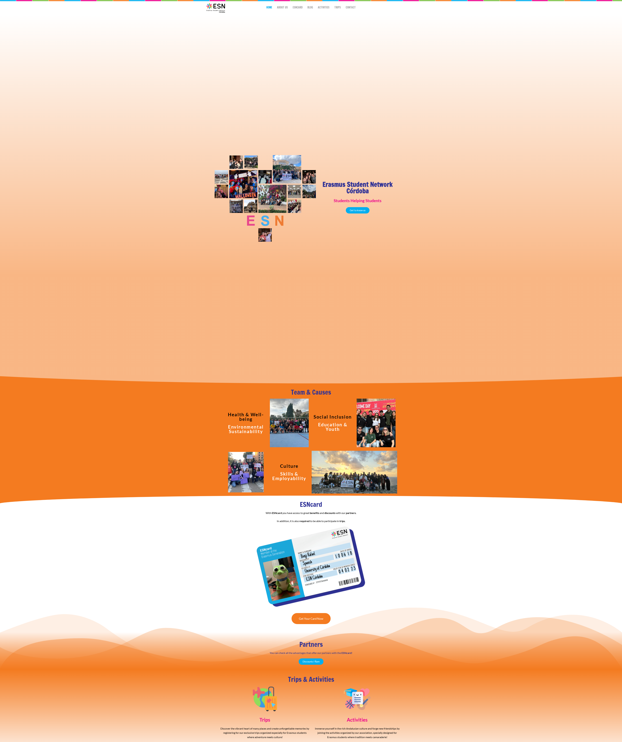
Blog (310, 7)
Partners (311, 644)
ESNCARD (298, 7)
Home (269, 7)
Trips (337, 7)
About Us (282, 7)
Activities (323, 7)
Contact (351, 7)
